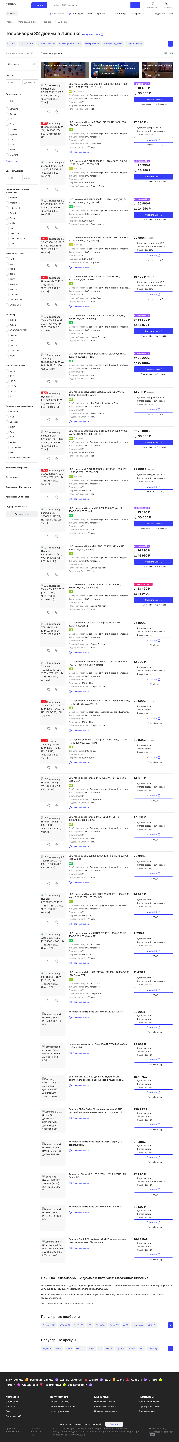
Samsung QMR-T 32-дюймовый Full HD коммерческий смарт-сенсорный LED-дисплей (97, 1241)
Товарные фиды (147, 1411)
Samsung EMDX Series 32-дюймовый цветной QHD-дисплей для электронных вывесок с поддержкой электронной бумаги (96, 1111)
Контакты (10, 1406)
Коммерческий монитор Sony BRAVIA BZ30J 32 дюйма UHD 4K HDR (98, 1046)
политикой (96, 1424)
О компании (12, 1401)
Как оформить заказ (60, 1411)
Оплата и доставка (59, 1401)
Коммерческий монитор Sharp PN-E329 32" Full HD (96, 1206)
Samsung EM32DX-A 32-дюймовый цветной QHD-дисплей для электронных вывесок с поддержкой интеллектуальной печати (95, 1078)
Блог (8, 1411)
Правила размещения (105, 1411)
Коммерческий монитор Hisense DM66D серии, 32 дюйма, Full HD (95, 1143)
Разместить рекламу (105, 1406)
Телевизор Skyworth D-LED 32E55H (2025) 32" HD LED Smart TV (97, 1176)
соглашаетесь (82, 1424)
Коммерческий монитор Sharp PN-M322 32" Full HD (96, 1011)
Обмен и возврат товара (62, 1406)
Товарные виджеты (149, 1401)
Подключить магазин (105, 1401)
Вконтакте (11, 1416)
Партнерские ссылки (149, 1406)
